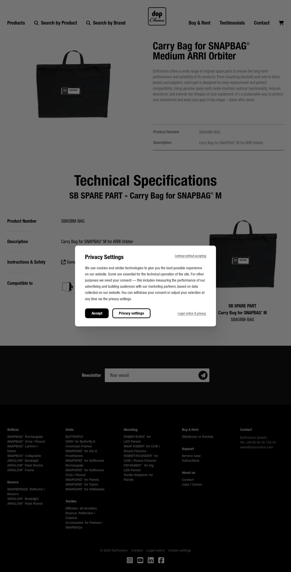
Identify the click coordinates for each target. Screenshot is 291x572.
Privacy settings (131, 313)
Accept (97, 313)
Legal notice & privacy (192, 313)
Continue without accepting (190, 256)
